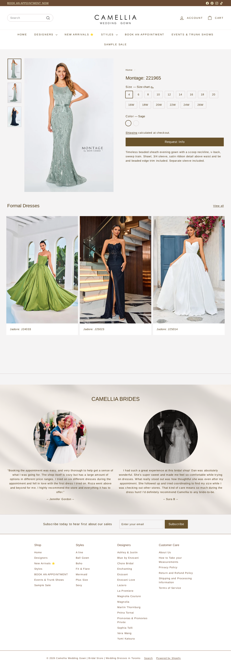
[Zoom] (69, 125)
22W (173, 104)
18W (145, 104)
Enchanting (124, 568)
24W (186, 104)
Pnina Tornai (125, 612)
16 (191, 94)
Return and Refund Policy (176, 572)
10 (158, 94)
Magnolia (123, 601)
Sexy (79, 585)
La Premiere (125, 590)
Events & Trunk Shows (192, 34)
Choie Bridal (125, 563)
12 (169, 94)
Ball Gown (82, 557)
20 (213, 94)
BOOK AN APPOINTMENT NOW (28, 3)
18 (202, 94)
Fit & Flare (83, 568)
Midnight (136, 123)
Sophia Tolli (125, 627)
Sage (128, 123)
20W (159, 104)
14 (180, 94)
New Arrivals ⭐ (79, 34)
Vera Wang (124, 633)
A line (79, 552)
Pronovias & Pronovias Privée (132, 620)
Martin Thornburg (129, 607)
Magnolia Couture (129, 596)
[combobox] (30, 18)
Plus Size (82, 579)
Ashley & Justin (127, 552)
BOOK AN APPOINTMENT (144, 34)
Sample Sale (115, 44)
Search (148, 658)
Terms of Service (170, 587)
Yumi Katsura (126, 638)
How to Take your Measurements (170, 559)
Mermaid (81, 574)
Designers (44, 34)
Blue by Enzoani (128, 557)
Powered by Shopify (168, 658)
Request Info (175, 142)
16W (131, 104)
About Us (165, 552)
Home (22, 34)
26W (200, 104)
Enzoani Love (126, 579)
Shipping (131, 132)
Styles (108, 34)
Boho (79, 563)
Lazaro (122, 585)
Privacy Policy (168, 567)
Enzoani (122, 574)
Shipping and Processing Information (175, 580)
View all (218, 205)
